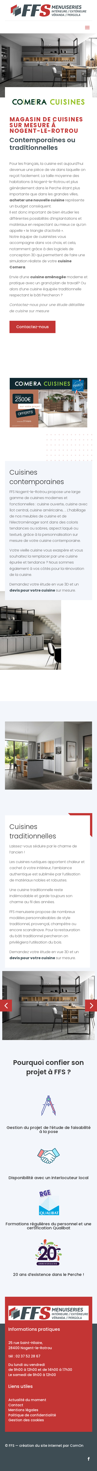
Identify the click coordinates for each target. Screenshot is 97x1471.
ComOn (76, 1445)
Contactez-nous (32, 327)
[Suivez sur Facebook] (88, 1458)
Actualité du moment (27, 1400)
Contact (15, 1405)
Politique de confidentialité (32, 1415)
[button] (6, 1006)
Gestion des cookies (26, 1420)
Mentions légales (23, 1410)
